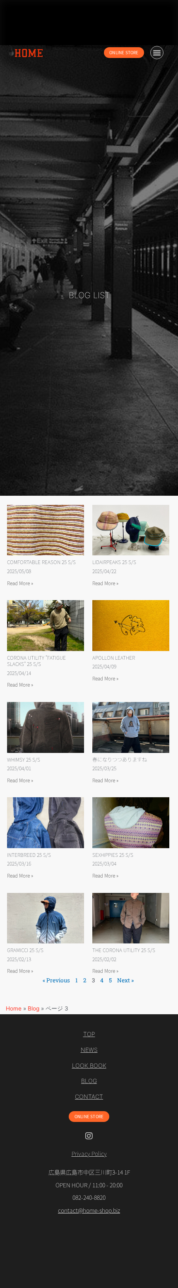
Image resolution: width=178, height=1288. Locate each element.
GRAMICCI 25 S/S (25, 949)
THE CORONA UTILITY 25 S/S (123, 949)
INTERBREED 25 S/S (29, 854)
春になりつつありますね (119, 759)
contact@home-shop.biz (89, 1210)
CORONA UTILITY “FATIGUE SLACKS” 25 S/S (36, 661)
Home (14, 1008)
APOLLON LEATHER (113, 657)
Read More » (20, 582)
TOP (89, 1034)
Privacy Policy (89, 1153)
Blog (33, 1008)
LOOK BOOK (89, 1065)
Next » (125, 980)
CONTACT (89, 1096)
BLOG (89, 1081)
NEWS (89, 1050)
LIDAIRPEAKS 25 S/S (114, 561)
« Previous (56, 980)
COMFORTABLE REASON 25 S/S (41, 561)
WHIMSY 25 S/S (23, 759)
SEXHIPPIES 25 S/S (112, 854)
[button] (157, 52)
